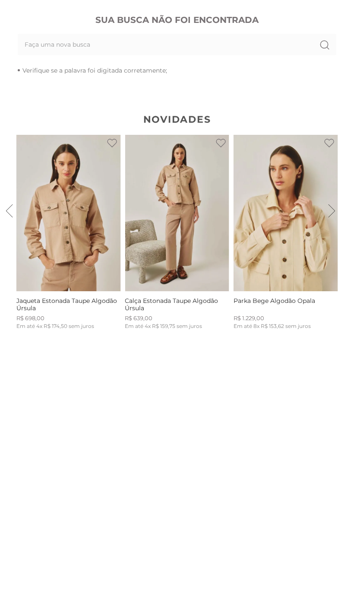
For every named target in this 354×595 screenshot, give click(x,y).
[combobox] (177, 44)
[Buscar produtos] (324, 44)
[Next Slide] (331, 210)
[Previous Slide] (9, 210)
